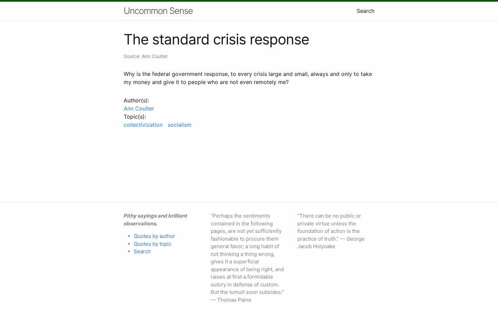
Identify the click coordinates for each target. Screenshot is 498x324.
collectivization (143, 124)
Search (365, 10)
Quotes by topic (152, 244)
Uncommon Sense (158, 10)
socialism (179, 124)
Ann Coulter (139, 108)
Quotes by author (154, 236)
